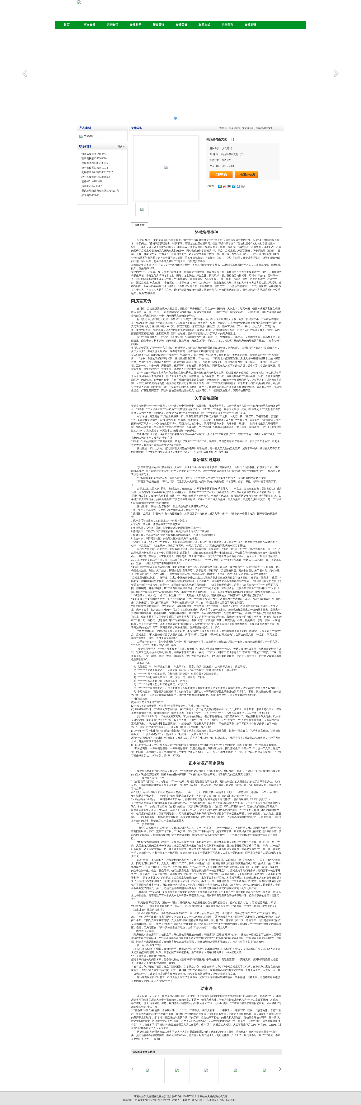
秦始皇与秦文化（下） (268, 128)
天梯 (209, 1096)
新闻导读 (158, 24)
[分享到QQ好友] (229, 186)
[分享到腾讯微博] (233, 186)
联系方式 (204, 24)
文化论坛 (89, 136)
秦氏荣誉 (181, 24)
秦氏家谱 (250, 24)
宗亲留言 (227, 24)
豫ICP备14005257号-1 (184, 1096)
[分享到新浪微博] (224, 186)
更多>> (122, 146)
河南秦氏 (89, 24)
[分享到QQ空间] (219, 186)
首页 (67, 24)
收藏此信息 (247, 174)
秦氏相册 (135, 24)
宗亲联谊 (112, 24)
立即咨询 (221, 174)
